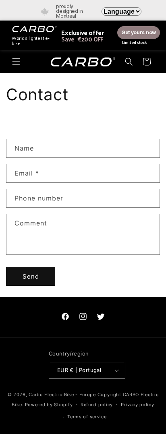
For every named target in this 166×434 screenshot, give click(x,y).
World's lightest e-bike (30, 40)
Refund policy (97, 404)
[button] (16, 61)
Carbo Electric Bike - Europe (62, 394)
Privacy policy (137, 404)
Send (31, 276)
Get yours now (138, 32)
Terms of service (86, 417)
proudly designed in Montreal (69, 11)
